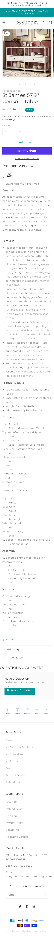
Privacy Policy (14, 822)
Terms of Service (16, 775)
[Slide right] (34, 84)
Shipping (11, 816)
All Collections (14, 754)
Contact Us (12, 829)
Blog (9, 768)
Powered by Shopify (40, 931)
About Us (11, 802)
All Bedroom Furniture (19, 747)
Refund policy (14, 782)
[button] (3, 22)
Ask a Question (21, 690)
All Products (13, 761)
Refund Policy (14, 809)
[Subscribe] (44, 894)
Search (10, 740)
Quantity (7, 125)
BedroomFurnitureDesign (22, 931)
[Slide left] (20, 84)
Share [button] (9, 639)
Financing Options (17, 836)
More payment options (27, 158)
